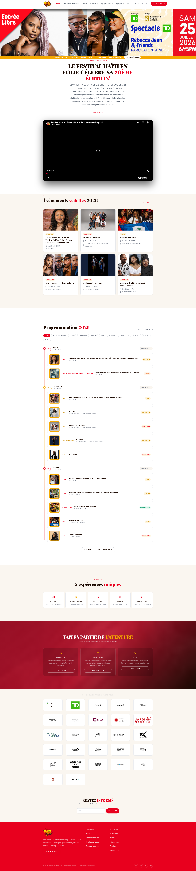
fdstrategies (91, 865)
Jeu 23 (55, 335)
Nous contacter (98, 670)
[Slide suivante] (106, 53)
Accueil (58, 3)
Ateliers (136, 335)
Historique (114, 842)
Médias (84, 3)
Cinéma (94, 335)
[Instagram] (138, 3)
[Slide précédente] (89, 53)
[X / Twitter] (142, 3)
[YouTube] (145, 3)
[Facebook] (135, 3)
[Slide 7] (101, 53)
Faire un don (135, 668)
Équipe (113, 846)
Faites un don (160, 3)
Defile (47, 339)
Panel (103, 335)
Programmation (92, 838)
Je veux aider (61, 670)
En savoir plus (97, 112)
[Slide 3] (94, 53)
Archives (93, 3)
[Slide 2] (93, 53)
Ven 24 (63, 335)
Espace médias (92, 846)
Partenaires (114, 850)
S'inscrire (112, 811)
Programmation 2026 (71, 3)
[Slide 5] (97, 53)
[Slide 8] (102, 53)
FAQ (128, 3)
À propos (119, 3)
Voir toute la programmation (97, 549)
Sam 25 (72, 335)
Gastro (146, 335)
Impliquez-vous (106, 3)
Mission (113, 838)
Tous (47, 335)
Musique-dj (113, 335)
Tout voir (146, 202)
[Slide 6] (98, 53)
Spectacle (125, 335)
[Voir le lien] (98, 32)
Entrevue (83, 335)
